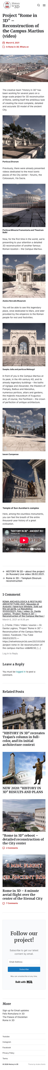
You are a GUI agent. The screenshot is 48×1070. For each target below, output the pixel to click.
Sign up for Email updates (16, 1010)
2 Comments (12, 848)
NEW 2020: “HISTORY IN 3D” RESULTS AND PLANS (23, 790)
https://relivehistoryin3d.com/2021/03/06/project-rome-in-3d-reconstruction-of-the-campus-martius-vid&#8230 (24, 644)
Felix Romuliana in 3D (14, 1013)
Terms (5, 1058)
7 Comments (12, 903)
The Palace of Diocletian (15, 1017)
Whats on (24, 47)
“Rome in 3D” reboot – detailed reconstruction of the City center (23, 839)
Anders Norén (40, 1064)
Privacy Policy (8, 1053)
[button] (38, 5)
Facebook (7, 1047)
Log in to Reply (10, 653)
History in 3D (13, 1064)
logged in (21, 671)
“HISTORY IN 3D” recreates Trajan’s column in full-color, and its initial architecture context (24, 739)
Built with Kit (24, 982)
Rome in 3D (13, 47)
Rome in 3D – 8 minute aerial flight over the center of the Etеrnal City (22, 895)
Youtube (6, 1036)
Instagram (7, 1042)
